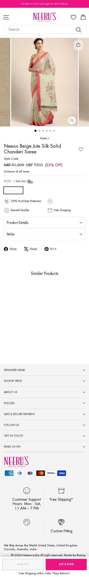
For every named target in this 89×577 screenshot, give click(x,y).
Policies (9, 403)
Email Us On (12, 446)
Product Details (17, 222)
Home (43, 138)
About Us (10, 392)
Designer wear (14, 370)
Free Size (13, 190)
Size (15, 181)
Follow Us (11, 425)
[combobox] (46, 29)
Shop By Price (13, 381)
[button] (14, 327)
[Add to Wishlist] (80, 149)
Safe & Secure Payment (19, 414)
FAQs (11, 234)
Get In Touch (13, 435)
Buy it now (66, 564)
